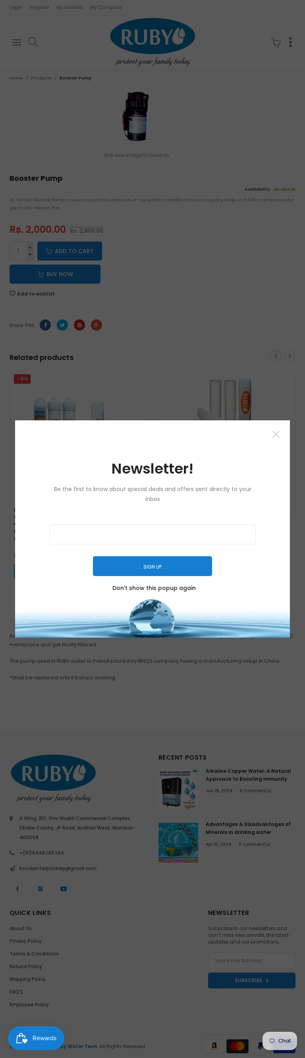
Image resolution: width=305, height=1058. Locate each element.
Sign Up (152, 566)
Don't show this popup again (154, 588)
